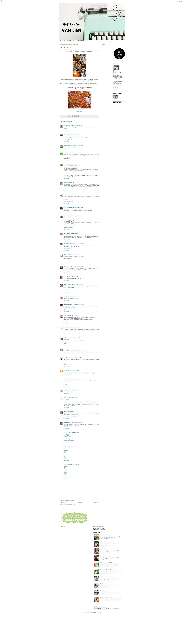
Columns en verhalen (71, 40)
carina (65, 233)
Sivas (65, 474)
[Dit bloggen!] (74, 116)
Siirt (64, 467)
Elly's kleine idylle (67, 266)
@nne (65, 390)
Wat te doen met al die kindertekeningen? (108, 562)
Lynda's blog (66, 83)
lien (115, 70)
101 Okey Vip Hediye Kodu (69, 440)
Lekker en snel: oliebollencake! (106, 576)
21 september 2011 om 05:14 (72, 182)
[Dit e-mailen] (73, 116)
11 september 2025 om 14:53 (73, 432)
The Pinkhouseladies (68, 304)
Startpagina (62, 40)
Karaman (65, 472)
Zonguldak (66, 450)
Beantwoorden (66, 130)
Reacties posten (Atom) (70, 504)
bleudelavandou (67, 357)
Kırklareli (65, 458)
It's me (65, 276)
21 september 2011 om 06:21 (77, 207)
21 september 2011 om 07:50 (77, 266)
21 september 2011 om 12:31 (76, 357)
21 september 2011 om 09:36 (72, 276)
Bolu (64, 449)
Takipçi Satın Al (67, 435)
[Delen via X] (75, 116)
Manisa (65, 477)
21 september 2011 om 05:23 (73, 194)
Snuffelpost (102, 555)
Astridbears (66, 337)
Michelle (65, 194)
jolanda (65, 182)
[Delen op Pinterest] (78, 116)
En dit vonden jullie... (104, 548)
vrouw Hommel (67, 125)
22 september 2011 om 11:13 (72, 397)
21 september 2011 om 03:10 (77, 145)
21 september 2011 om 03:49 (72, 164)
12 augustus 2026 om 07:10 (73, 464)
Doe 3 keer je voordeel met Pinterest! (107, 541)
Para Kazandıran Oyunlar (69, 437)
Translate (117, 608)
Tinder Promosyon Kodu (68, 439)
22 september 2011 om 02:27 (73, 378)
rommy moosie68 (67, 207)
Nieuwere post (63, 502)
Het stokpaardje (67, 422)
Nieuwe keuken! (103, 590)
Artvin (65, 455)
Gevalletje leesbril (103, 583)
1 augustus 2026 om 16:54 (73, 446)
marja (65, 254)
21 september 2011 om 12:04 (73, 327)
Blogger (100, 612)
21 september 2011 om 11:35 (71, 315)
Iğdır (64, 456)
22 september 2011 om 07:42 (72, 390)
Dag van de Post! (103, 534)
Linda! (65, 349)
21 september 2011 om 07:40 (72, 254)
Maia (65, 315)
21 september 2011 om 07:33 (77, 243)
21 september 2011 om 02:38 (75, 134)
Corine (65, 397)
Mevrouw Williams (67, 145)
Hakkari (65, 469)
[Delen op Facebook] (77, 116)
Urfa (64, 468)
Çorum (65, 452)
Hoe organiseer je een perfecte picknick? (108, 569)
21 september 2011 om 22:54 (73, 370)
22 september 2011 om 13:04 (76, 422)
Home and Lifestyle (68, 243)
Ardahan (65, 451)
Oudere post (96, 502)
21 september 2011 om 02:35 (76, 125)
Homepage (80, 502)
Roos (65, 164)
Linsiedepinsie (67, 216)
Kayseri (65, 471)
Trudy (65, 152)
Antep (65, 473)
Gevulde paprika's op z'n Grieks (106, 597)
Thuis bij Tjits (66, 134)
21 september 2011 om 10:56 (78, 304)
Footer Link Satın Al (67, 436)
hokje (65, 411)
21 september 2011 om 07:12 (72, 233)
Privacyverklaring (80, 40)
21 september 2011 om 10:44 (71, 296)
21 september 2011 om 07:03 (75, 216)
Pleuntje (65, 327)
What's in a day (67, 284)
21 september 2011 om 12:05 (74, 337)
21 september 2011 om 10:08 (76, 284)
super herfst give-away (81, 51)
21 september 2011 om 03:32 (72, 152)
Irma (64, 296)
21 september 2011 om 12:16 (72, 349)
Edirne (65, 457)
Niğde (65, 453)
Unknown (65, 370)
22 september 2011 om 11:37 (72, 411)
